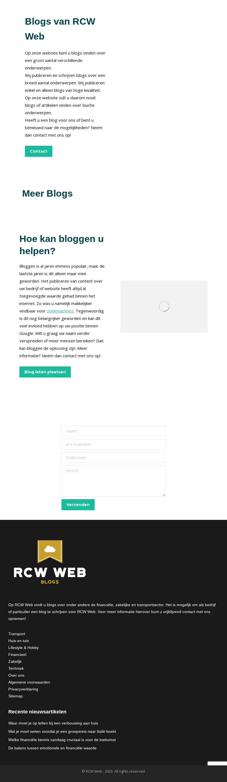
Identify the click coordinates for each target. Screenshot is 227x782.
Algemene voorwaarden (29, 682)
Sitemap (15, 696)
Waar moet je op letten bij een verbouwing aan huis (53, 723)
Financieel (17, 654)
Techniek (16, 668)
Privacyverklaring (23, 689)
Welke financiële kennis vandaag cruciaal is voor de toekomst (62, 739)
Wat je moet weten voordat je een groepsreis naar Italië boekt (62, 731)
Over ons (16, 675)
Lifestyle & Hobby (23, 647)
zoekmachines (60, 311)
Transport (16, 634)
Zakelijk (15, 661)
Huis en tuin (18, 640)
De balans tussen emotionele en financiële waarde (52, 748)
